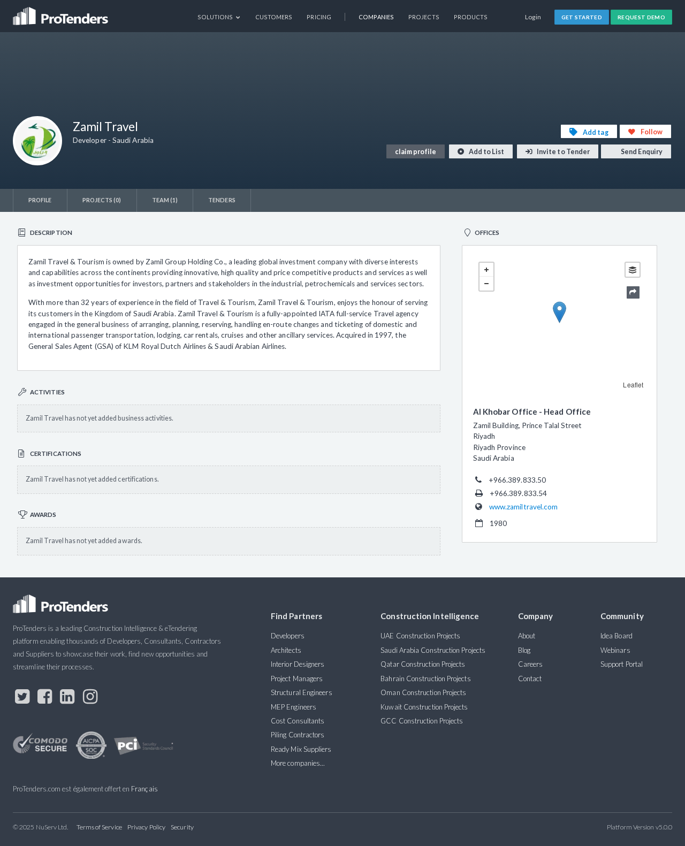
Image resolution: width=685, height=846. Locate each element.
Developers (288, 635)
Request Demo (641, 17)
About (526, 635)
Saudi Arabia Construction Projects (432, 650)
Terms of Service (99, 827)
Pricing (319, 16)
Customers (274, 16)
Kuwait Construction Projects (424, 707)
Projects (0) (101, 199)
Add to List (486, 152)
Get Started (582, 17)
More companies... (298, 763)
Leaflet (633, 384)
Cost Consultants (297, 721)
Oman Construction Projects (423, 692)
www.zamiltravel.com (523, 506)
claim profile (415, 152)
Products (471, 16)
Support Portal (621, 664)
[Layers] (633, 270)
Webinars (615, 650)
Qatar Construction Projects (422, 664)
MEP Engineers (293, 707)
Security (182, 827)
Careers (530, 664)
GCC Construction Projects (421, 721)
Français (144, 788)
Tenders (221, 199)
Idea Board (616, 635)
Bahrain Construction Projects (425, 678)
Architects (286, 650)
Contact (530, 678)
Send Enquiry (641, 152)
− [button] (486, 284)
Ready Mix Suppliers (301, 749)
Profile (40, 199)
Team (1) (165, 199)
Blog (524, 650)
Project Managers (297, 678)
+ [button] (486, 270)
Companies (376, 16)
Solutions (215, 16)
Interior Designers (297, 664)
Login (533, 17)
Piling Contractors (297, 734)
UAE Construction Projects (420, 635)
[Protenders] (61, 12)
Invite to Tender (563, 152)
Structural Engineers (301, 692)
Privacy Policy (146, 827)
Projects (423, 16)
